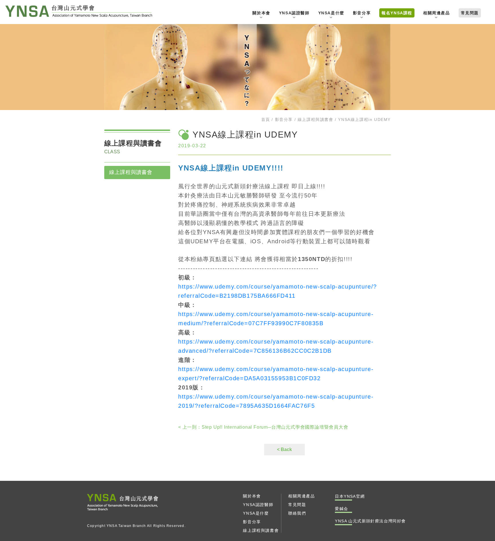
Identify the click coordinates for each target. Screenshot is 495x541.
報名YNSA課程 (397, 13)
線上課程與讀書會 (315, 119)
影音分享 (362, 13)
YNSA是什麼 (331, 13)
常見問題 (470, 13)
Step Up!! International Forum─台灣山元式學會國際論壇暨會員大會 (263, 427)
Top (479, 351)
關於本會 (261, 13)
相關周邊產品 (436, 13)
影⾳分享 (284, 119)
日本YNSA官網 (478, 238)
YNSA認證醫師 (294, 13)
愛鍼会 (341, 508)
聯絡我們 (478, 202)
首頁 (265, 119)
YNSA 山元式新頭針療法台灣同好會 (78, 11)
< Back (284, 449)
